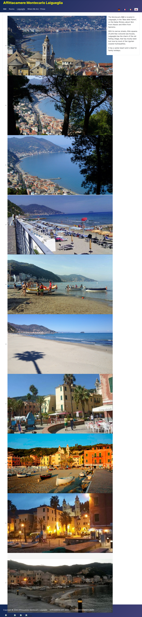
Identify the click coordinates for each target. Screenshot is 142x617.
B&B (4, 9)
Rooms (11, 9)
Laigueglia (21, 9)
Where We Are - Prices (36, 9)
